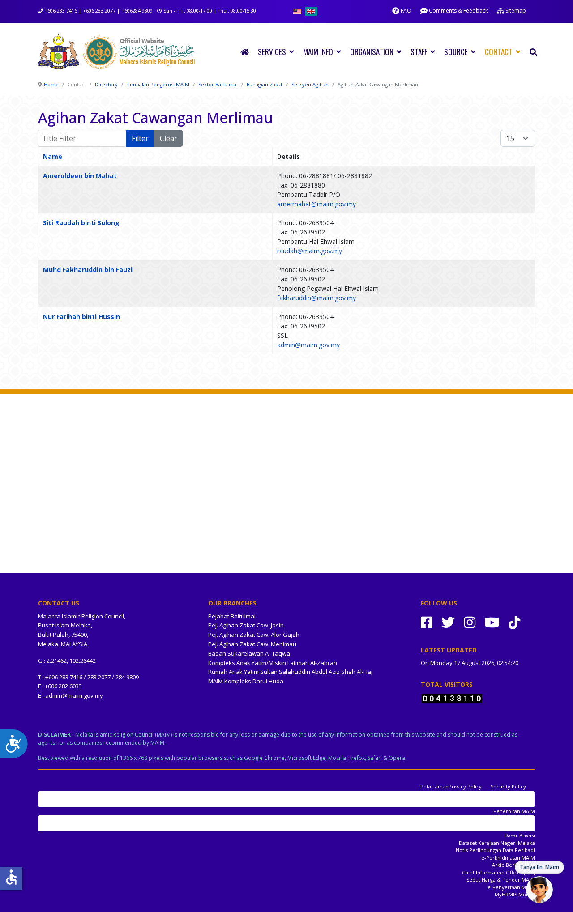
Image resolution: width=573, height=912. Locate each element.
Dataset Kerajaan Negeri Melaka (497, 843)
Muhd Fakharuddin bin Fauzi (88, 269)
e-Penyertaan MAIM (511, 887)
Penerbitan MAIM (514, 811)
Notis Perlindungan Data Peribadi (495, 850)
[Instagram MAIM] (469, 622)
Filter (140, 138)
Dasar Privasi (520, 835)
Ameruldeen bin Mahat (80, 175)
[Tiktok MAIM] (514, 622)
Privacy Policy (465, 786)
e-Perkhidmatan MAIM (508, 857)
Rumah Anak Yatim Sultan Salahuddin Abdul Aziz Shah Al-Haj (290, 672)
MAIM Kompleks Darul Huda (245, 681)
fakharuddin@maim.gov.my (316, 298)
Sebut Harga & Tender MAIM (500, 879)
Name (52, 156)
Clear (168, 138)
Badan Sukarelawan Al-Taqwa (249, 653)
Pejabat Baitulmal (232, 616)
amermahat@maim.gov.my (316, 204)
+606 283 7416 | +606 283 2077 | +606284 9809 (98, 10)
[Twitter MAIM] (448, 622)
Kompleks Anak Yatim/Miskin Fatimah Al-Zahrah (272, 663)
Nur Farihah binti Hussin (81, 316)
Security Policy (508, 786)
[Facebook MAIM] (426, 622)
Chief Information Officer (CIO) (498, 872)
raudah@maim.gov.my (309, 251)
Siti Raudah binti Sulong (81, 222)
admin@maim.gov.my (308, 345)
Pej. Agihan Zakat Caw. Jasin (246, 625)
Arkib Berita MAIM (513, 864)
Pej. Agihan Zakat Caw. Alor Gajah (253, 635)
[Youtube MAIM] (492, 622)
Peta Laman (434, 786)
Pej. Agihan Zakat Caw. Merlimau (252, 644)
